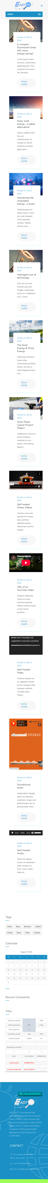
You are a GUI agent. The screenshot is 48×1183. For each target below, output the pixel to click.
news (19, 933)
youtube (37, 933)
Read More (24, 83)
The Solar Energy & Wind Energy (25, 348)
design (10, 933)
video (27, 933)
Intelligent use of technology (26, 276)
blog (18, 927)
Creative (38, 927)
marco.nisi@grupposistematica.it (26, 1169)
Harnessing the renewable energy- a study (26, 200)
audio (9, 927)
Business (27, 927)
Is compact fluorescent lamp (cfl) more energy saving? (26, 49)
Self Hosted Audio (23, 852)
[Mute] (32, 833)
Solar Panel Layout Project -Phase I (26, 425)
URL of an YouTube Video (25, 588)
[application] (26, 645)
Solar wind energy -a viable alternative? (26, 124)
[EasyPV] (24, 5)
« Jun (7, 988)
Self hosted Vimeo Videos (24, 506)
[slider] (37, 832)
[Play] (12, 833)
